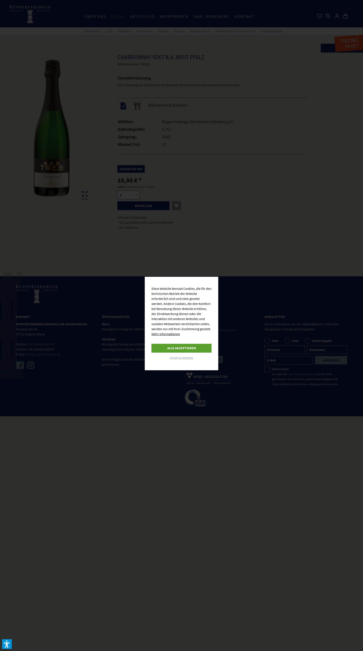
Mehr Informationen (165, 334)
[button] (7, 644)
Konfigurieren (181, 358)
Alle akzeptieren (181, 348)
